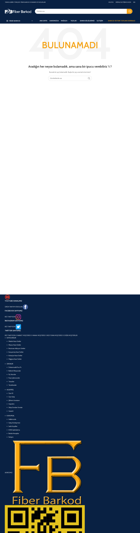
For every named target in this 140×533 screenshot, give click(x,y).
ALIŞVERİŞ (10, 390)
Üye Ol (11, 393)
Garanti (11, 411)
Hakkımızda (12, 419)
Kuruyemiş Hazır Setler (16, 352)
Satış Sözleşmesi (14, 423)
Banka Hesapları (14, 433)
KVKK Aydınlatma (14, 430)
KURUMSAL (10, 416)
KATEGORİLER (11, 338)
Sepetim (11, 404)
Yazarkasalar (13, 385)
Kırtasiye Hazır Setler (15, 356)
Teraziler (11, 382)
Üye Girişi (12, 397)
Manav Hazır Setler (15, 345)
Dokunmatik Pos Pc (15, 367)
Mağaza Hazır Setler (15, 359)
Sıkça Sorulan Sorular (15, 407)
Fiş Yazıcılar (12, 374)
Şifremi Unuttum (14, 400)
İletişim (11, 437)
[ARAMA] (129, 11)
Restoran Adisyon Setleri (17, 348)
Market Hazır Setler (15, 341)
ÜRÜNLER (10, 364)
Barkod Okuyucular (15, 371)
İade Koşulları (13, 426)
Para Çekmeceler (14, 378)
